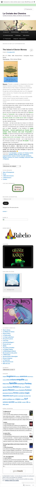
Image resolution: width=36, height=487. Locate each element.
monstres (9, 157)
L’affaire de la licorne (8, 176)
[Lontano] (31, 426)
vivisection (27, 157)
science (16, 157)
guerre (5, 390)
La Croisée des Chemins (14, 13)
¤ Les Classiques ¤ (12, 153)
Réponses (6, 159)
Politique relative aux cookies (12, 480)
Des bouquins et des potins (10, 353)
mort (11, 396)
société (11, 402)
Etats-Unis (6, 384)
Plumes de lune (7, 344)
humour (28, 390)
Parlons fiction (6, 333)
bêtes (21, 154)
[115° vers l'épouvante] (31, 459)
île (18, 154)
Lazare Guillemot (7, 458)
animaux (15, 154)
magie (27, 393)
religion (17, 399)
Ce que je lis (6, 32)
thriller (20, 402)
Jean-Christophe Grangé (9, 423)
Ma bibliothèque (15, 32)
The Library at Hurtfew (8, 347)
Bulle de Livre (6, 363)
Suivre (5, 203)
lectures (10, 393)
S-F (13, 157)
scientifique (21, 157)
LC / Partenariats (7, 38)
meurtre (6, 395)
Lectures (20, 153)
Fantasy (28, 383)
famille (13, 383)
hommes (14, 156)
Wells (32, 157)
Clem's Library (6, 330)
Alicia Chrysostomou (8, 447)
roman (22, 399)
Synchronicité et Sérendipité (10, 356)
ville (29, 402)
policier (5, 399)
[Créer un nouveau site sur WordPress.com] (18, 2)
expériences (26, 154)
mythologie (20, 396)
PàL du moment (24, 32)
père (14, 399)
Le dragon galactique (8, 337)
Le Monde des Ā (7, 177)
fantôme (5, 387)
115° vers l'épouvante (8, 456)
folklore (23, 387)
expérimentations (7, 156)
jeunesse (5, 393)
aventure (23, 376)
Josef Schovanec (8, 434)
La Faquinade (6, 360)
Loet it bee (5, 340)
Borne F (5, 211)
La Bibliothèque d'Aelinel (9, 351)
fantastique (20, 384)
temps (16, 402)
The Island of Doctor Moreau (15, 49)
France (27, 387)
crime (8, 380)
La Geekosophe (7, 335)
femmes (9, 387)
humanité (23, 156)
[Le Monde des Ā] (31, 415)
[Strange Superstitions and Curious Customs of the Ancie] (31, 448)
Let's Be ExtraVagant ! (8, 342)
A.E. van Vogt (7, 413)
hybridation (28, 156)
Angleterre (11, 376)
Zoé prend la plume (8, 338)
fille (20, 387)
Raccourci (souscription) (10, 196)
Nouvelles (26, 396)
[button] (10, 71)
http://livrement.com (8, 361)
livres (15, 392)
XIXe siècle (6, 404)
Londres (21, 393)
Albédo (4, 346)
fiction (16, 386)
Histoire (11, 390)
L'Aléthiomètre (6, 354)
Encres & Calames (7, 358)
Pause (4, 174)
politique (9, 399)
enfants (13, 379)
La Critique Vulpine (8, 349)
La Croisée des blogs (8, 35)
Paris (29, 396)
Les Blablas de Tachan (8, 331)
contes (4, 380)
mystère (15, 396)
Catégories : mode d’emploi (19, 38)
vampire (24, 402)
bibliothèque (30, 376)
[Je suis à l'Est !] (31, 437)
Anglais (4, 376)
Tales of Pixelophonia (8, 172)
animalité (11, 154)
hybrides (5, 157)
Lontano (5, 179)
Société (31, 153)
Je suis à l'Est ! (6, 433)
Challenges (18, 35)
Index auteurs (26, 35)
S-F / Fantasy (26, 153)
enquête (20, 379)
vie (27, 402)
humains (18, 156)
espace (26, 380)
